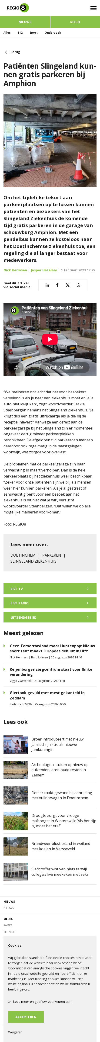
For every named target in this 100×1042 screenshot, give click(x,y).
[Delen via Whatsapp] (78, 285)
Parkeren (51, 555)
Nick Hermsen (15, 270)
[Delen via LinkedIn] (47, 285)
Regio (75, 22)
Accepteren (26, 1017)
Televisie (9, 932)
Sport (34, 33)
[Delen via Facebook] (57, 285)
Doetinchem (23, 555)
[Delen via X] (67, 285)
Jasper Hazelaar (44, 270)
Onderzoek (53, 33)
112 (20, 33)
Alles (7, 33)
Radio (7, 925)
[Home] (25, 8)
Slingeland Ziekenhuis (33, 561)
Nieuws (25, 22)
